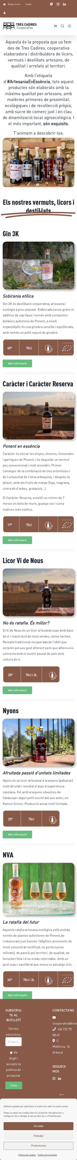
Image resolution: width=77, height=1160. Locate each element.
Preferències (38, 1145)
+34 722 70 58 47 (62, 1032)
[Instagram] (53, 1078)
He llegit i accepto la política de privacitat (13, 1063)
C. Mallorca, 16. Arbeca (61, 1046)
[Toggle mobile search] (62, 26)
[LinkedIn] (59, 1078)
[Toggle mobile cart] (55, 26)
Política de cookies (27, 1155)
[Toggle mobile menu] (70, 26)
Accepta (38, 1125)
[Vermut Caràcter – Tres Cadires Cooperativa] (38, 415)
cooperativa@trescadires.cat (62, 1023)
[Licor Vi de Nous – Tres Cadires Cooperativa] (38, 592)
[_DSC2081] (38, 742)
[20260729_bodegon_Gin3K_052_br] (38, 265)
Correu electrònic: (13, 1031)
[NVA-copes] (38, 889)
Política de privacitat (47, 1155)
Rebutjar (39, 1135)
